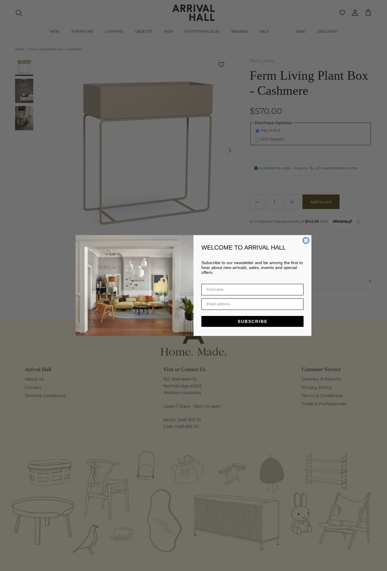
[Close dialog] (306, 240)
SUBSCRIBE (253, 321)
